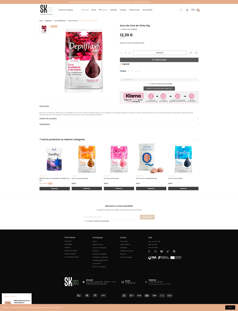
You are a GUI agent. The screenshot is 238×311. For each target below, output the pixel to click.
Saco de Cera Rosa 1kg (111, 178)
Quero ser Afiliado (126, 257)
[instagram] (155, 251)
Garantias (96, 251)
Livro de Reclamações (72, 257)
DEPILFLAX (43, 175)
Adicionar (160, 53)
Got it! (230, 307)
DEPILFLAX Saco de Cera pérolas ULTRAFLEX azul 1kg (55, 179)
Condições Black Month (100, 260)
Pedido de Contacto (127, 251)
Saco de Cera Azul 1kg (175, 178)
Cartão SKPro (97, 263)
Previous (193, 139)
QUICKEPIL (139, 175)
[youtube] (161, 251)
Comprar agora (161, 60)
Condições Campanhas (100, 257)
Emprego (67, 247)
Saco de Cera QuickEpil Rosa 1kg (146, 178)
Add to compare (196, 53)
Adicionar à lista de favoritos (191, 53)
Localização (68, 244)
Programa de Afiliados (100, 254)
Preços (95, 241)
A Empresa (68, 241)
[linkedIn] (174, 251)
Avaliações (45, 124)
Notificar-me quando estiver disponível (159, 88)
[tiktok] (167, 251)
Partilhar (129, 71)
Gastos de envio (98, 244)
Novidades (123, 248)
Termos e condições (99, 267)
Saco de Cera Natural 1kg (80, 178)
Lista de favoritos (70, 254)
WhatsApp (136, 71)
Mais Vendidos (125, 244)
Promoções (124, 241)
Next (196, 139)
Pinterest (132, 71)
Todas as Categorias (66, 10)
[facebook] (149, 251)
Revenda (123, 254)
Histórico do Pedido (71, 251)
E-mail (139, 71)
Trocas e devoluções (99, 248)
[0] (192, 10)
